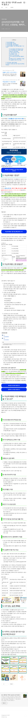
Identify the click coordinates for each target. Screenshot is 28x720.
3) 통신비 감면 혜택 (13, 51)
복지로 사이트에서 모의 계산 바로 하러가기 (14, 170)
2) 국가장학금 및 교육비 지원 (16, 50)
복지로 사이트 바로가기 (14, 385)
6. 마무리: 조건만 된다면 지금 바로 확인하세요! (15, 64)
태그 (6, 7)
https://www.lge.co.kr (7, 70)
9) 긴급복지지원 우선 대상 (15, 60)
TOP (25, 716)
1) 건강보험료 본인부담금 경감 (16, 49)
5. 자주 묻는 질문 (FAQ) (11, 62)
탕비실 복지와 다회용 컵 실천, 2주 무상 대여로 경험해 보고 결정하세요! (10, 74)
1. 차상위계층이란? (10, 42)
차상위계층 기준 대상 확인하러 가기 (14, 231)
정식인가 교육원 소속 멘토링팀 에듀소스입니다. (10, 84)
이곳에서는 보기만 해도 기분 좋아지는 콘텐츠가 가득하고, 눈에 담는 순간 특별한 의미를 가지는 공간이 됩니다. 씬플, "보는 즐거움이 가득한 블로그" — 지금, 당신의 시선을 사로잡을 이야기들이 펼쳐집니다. (11, 698)
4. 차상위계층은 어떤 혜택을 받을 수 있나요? (15, 46)
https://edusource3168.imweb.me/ (10, 79)
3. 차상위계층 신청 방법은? (12, 44)
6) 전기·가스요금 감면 (14, 55)
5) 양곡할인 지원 (13, 54)
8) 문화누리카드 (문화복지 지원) (16, 58)
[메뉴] (25, 3)
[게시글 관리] (7, 684)
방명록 (12, 7)
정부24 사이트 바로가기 (14, 389)
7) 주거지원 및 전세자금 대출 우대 (16, 57)
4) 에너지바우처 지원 (14, 52)
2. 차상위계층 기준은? (11, 43)
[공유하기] (5, 684)
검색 (23, 3)
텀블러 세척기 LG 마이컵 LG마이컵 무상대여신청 (10, 72)
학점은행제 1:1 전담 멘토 (9, 81)
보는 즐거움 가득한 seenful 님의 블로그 (13, 3)
